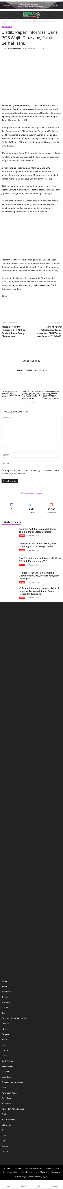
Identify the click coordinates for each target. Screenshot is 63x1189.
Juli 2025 (5, 680)
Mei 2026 (6, 634)
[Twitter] (12, 56)
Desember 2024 (8, 712)
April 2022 (6, 858)
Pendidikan (15, 21)
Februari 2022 (8, 867)
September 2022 (9, 835)
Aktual (22, 535)
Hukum (5, 1050)
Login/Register (41, 1172)
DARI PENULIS (40, 370)
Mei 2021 (6, 899)
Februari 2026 (8, 648)
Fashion (5, 1024)
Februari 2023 (8, 812)
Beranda (5, 21)
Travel (4, 1141)
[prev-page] (29, 403)
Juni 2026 (6, 630)
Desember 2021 (8, 876)
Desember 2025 (8, 657)
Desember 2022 (8, 822)
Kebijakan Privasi (52, 1168)
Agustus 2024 (8, 730)
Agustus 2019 (8, 926)
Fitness (5, 1029)
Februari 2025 (8, 703)
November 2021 (8, 881)
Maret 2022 (6, 863)
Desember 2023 (8, 767)
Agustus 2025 (8, 675)
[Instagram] (28, 1159)
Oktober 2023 (7, 776)
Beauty (5, 997)
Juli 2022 (5, 844)
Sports (4, 1130)
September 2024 (9, 726)
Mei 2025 (6, 689)
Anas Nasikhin (14, 48)
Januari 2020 (7, 904)
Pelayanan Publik (9, 1093)
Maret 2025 (6, 698)
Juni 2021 (6, 895)
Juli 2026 (5, 625)
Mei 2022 (6, 853)
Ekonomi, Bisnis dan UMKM (14, 1018)
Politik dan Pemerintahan (13, 1109)
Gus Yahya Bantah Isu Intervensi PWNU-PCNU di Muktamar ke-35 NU (40, 559)
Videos (5, 1146)
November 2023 (8, 771)
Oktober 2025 (7, 666)
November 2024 (8, 717)
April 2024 (6, 748)
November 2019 (8, 913)
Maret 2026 (6, 644)
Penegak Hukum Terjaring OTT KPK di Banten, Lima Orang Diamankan (13, 331)
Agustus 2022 (8, 840)
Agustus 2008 (8, 963)
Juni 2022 (6, 849)
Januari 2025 (7, 707)
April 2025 (6, 694)
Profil (4, 1114)
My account (55, 1172)
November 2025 (8, 662)
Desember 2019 (8, 908)
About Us (7, 1168)
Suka (11, 503)
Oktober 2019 (7, 917)
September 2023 (9, 780)
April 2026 (6, 639)
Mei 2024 (6, 744)
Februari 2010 (8, 949)
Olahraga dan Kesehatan (12, 1082)
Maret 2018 (6, 940)
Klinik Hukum (7, 1061)
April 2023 (6, 803)
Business (6, 1002)
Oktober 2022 (7, 831)
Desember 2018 (8, 931)
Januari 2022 (7, 872)
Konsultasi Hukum (10, 1172)
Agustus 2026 (8, 621)
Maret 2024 (6, 753)
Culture (5, 1008)
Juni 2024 (6, 739)
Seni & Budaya (8, 1119)
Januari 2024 (7, 762)
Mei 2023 (6, 799)
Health (4, 1040)
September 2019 (9, 922)
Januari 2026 (7, 653)
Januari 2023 (7, 817)
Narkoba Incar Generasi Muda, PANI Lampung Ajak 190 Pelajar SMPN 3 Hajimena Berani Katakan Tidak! (31, 395)
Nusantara (6, 1077)
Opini (4, 1087)
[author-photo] (31, 350)
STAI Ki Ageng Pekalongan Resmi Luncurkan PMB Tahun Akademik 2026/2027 (48, 331)
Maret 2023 (6, 808)
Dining (4, 1013)
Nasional (5, 1071)
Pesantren (6, 1103)
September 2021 (9, 890)
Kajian (4, 1056)
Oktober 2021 (7, 885)
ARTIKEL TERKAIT (24, 370)
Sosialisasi (6, 1125)
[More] (33, 56)
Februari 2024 (8, 758)
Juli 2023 (5, 790)
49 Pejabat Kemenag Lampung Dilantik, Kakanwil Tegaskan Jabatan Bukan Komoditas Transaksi (51, 395)
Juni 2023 (6, 794)
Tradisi (4, 1135)
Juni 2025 (6, 685)
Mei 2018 (6, 936)
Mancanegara (7, 1066)
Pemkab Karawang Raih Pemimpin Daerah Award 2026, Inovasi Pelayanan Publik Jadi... (39, 575)
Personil (18, 1168)
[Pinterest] (19, 56)
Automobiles (7, 992)
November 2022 (8, 826)
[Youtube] (39, 1159)
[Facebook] (5, 56)
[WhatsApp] (26, 56)
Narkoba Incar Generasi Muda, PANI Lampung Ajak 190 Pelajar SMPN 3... (37, 545)
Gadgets (5, 1034)
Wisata (5, 1151)
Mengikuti (31, 503)
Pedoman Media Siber (33, 1168)
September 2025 (9, 671)
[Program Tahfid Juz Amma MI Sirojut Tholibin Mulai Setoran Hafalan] (11, 383)
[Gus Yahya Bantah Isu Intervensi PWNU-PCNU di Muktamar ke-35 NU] (9, 562)
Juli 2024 (5, 735)
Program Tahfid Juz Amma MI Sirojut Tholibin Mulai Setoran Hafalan (11, 394)
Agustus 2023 (8, 785)
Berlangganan (51, 503)
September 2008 (9, 958)
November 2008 (8, 954)
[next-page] (33, 403)
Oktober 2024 (7, 721)
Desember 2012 (8, 945)
